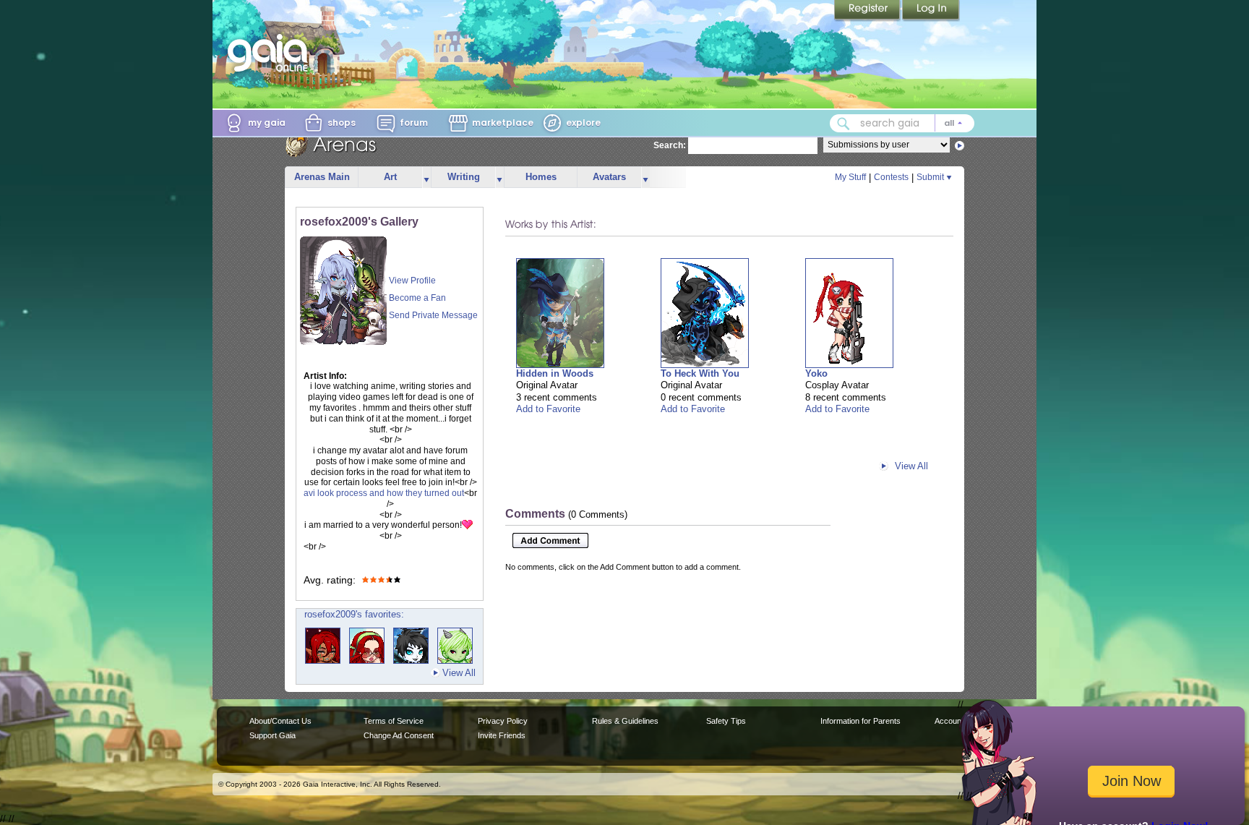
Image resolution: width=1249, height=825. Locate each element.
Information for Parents (860, 721)
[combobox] (902, 123)
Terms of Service (394, 721)
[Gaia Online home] (271, 53)
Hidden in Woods (554, 373)
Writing (463, 176)
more (426, 177)
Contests (891, 177)
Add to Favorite (548, 408)
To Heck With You (700, 373)
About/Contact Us (280, 721)
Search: (669, 145)
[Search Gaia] (843, 123)
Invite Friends (501, 735)
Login (931, 11)
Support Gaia (272, 735)
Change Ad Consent (399, 735)
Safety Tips (726, 721)
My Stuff (850, 177)
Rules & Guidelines (625, 721)
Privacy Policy (503, 721)
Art (390, 176)
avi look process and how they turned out (384, 493)
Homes (541, 176)
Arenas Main (322, 176)
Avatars (609, 176)
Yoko (816, 373)
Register (868, 11)
